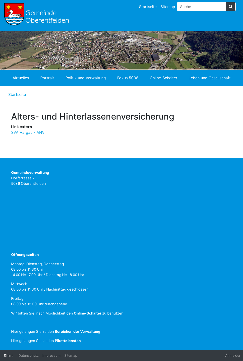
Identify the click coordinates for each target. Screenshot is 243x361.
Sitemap (167, 6)
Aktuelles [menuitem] (21, 77)
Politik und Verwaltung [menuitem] (85, 77)
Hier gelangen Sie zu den (55, 331)
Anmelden (233, 355)
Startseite (148, 6)
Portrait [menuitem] (47, 77)
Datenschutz (29, 355)
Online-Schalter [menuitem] (163, 77)
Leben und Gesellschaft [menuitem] (210, 77)
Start (8, 355)
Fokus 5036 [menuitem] (127, 77)
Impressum (51, 355)
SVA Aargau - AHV (28, 132)
